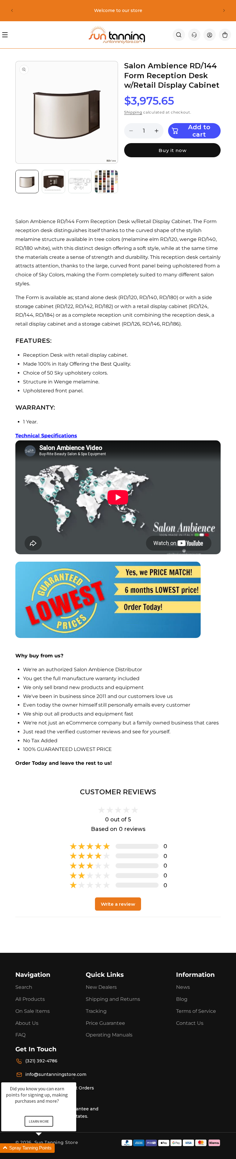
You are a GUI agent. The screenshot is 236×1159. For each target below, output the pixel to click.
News (183, 987)
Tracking (96, 1011)
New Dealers (101, 987)
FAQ (20, 1035)
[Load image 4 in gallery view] (106, 181)
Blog (181, 999)
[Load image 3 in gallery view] (80, 181)
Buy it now (173, 150)
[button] (179, 35)
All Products (30, 999)
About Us (26, 1023)
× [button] (73, 1078)
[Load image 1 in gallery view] (27, 181)
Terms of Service (196, 1011)
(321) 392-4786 (41, 1061)
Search (23, 987)
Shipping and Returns (113, 999)
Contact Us (189, 1023)
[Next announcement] (224, 10)
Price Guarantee (105, 1023)
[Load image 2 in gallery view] (53, 181)
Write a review (118, 904)
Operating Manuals (109, 1035)
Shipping (133, 112)
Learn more (39, 1121)
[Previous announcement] (12, 10)
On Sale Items (32, 1011)
